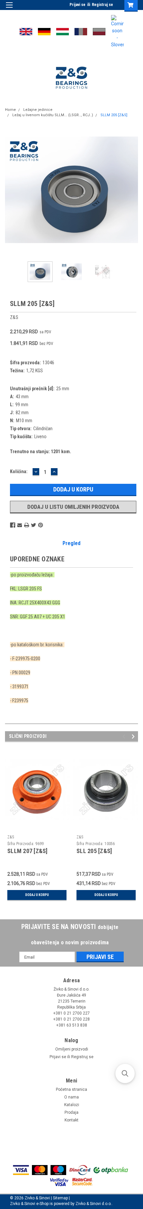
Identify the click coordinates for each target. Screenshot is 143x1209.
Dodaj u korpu (37, 895)
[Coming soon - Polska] (99, 31)
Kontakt (71, 1120)
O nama (71, 1097)
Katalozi (71, 1104)
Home (10, 110)
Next (133, 190)
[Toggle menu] (9, 9)
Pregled (71, 543)
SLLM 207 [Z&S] (27, 850)
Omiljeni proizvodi (71, 1049)
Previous (10, 190)
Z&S (10, 837)
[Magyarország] (62, 31)
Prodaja (71, 1112)
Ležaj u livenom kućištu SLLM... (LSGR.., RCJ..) (52, 115)
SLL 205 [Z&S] (94, 850)
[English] (26, 31)
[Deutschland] (44, 31)
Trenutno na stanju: (40, 451)
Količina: (19, 471)
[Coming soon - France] (80, 31)
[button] (125, 1073)
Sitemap (60, 1198)
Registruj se (102, 4)
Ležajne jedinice (38, 110)
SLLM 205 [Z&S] (113, 115)
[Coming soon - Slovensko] (117, 31)
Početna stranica (71, 1089)
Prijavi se (77, 4)
